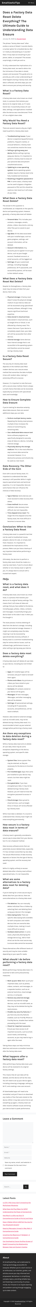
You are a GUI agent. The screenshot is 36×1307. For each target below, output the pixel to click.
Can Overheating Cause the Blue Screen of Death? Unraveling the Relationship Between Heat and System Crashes (17, 1244)
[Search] (26, 1187)
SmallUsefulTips (11, 2)
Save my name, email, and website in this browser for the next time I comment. (18, 1165)
